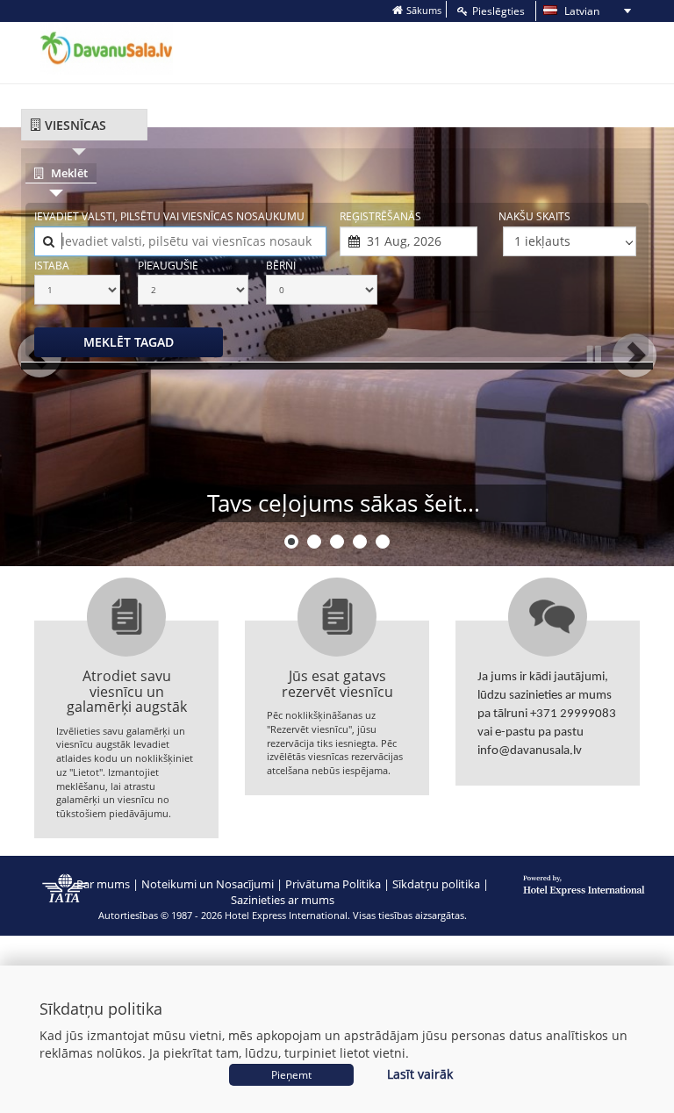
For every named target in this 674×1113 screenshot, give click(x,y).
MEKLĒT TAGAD (128, 342)
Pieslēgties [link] (498, 11)
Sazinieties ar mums (282, 900)
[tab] (84, 125)
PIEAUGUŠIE (168, 265)
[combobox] (180, 241)
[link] (416, 11)
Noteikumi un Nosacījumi (207, 884)
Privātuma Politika (333, 884)
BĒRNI (281, 265)
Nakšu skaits (534, 216)
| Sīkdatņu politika (432, 884)
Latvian (570, 12)
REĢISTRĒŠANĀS (380, 216)
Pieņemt (291, 1074)
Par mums (103, 884)
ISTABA (51, 265)
